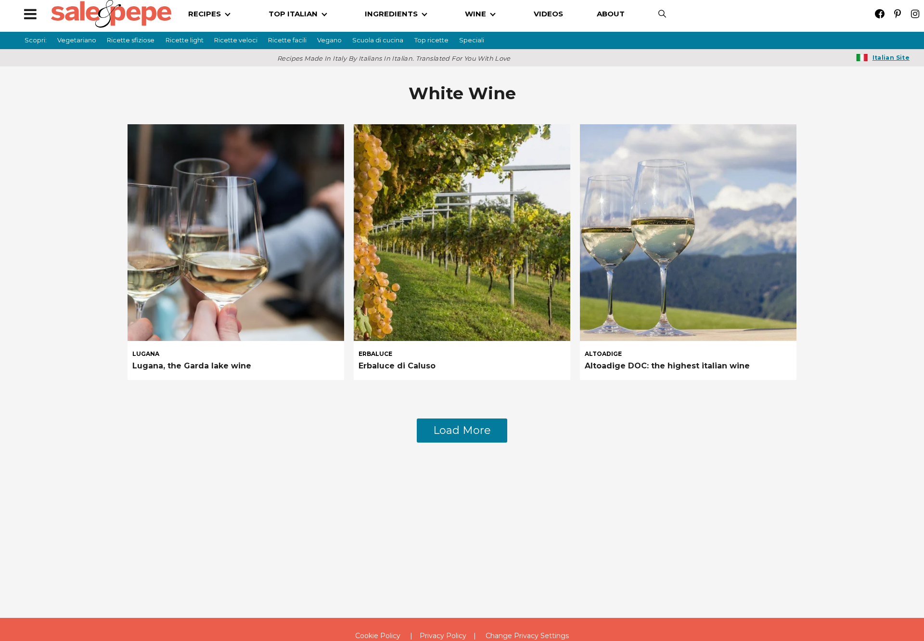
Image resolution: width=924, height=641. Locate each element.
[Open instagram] (915, 14)
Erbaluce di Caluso (397, 365)
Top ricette (431, 40)
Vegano (329, 40)
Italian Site (891, 57)
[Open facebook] (879, 14)
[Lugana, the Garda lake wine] (236, 231)
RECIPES (204, 13)
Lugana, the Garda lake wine (191, 365)
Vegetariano (76, 40)
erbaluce (375, 354)
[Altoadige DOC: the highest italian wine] (688, 231)
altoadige (603, 354)
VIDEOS (548, 13)
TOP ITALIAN (293, 13)
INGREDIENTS (391, 13)
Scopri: (36, 40)
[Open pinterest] (897, 14)
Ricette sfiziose (130, 40)
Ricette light (185, 40)
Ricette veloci (235, 40)
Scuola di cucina (377, 40)
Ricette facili (287, 40)
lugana (145, 354)
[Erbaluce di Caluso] (462, 231)
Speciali (471, 40)
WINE (475, 13)
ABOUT (611, 13)
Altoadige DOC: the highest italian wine (667, 365)
